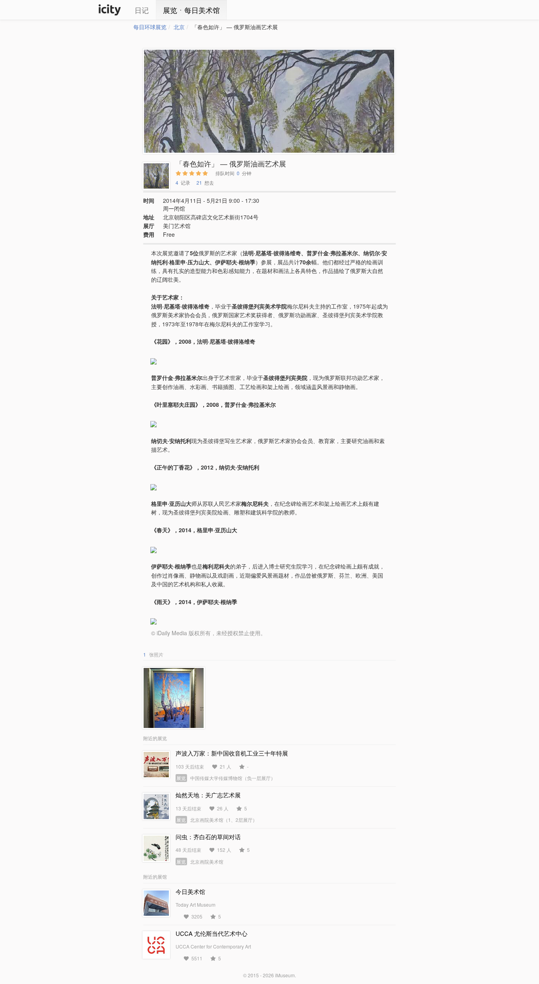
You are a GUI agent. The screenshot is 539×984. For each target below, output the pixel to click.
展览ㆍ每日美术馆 (191, 10)
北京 (179, 27)
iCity (110, 10)
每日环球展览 (150, 27)
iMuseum (285, 975)
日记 (142, 10)
